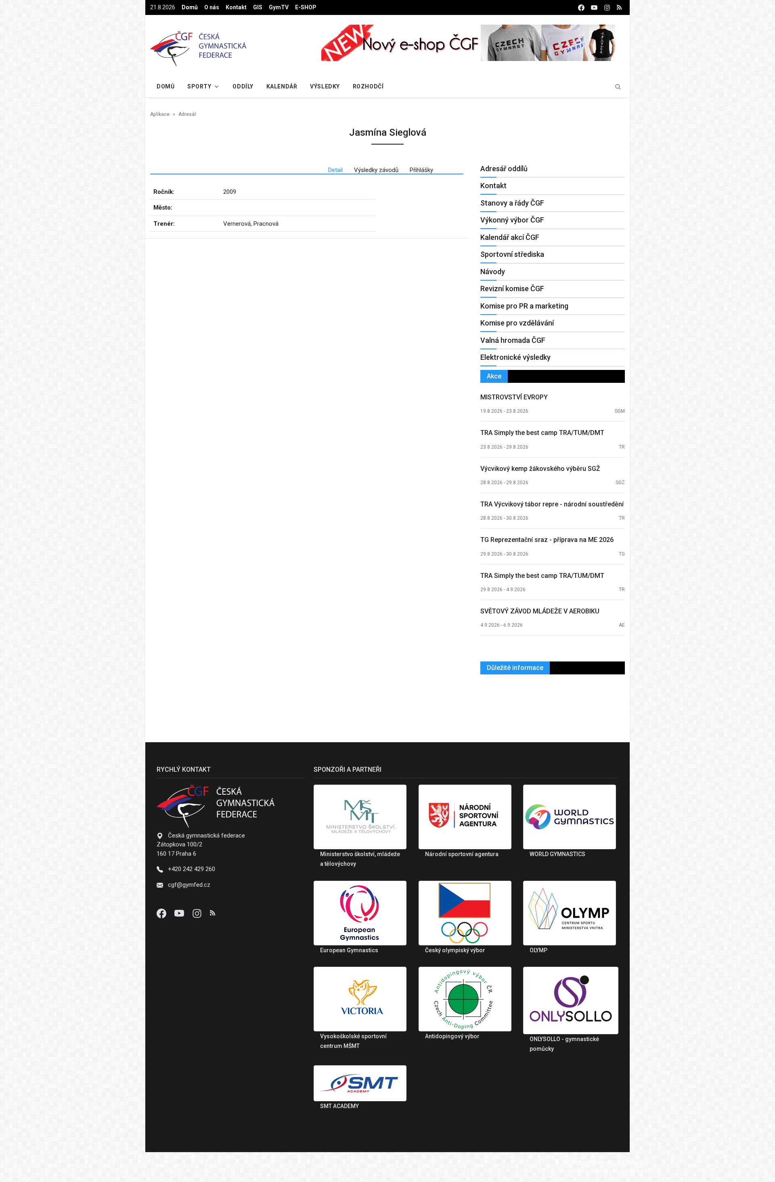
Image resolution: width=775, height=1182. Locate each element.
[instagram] (607, 7)
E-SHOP (305, 7)
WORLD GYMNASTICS (557, 854)
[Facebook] (162, 913)
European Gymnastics (349, 950)
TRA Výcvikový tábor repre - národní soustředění (552, 504)
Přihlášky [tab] (421, 170)
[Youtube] (180, 913)
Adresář (187, 114)
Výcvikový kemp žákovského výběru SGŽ (540, 468)
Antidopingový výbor (452, 1036)
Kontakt (236, 7)
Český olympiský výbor (455, 950)
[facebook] (581, 7)
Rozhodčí (368, 86)
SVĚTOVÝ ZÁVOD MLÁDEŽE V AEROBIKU (539, 611)
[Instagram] (197, 913)
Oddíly (242, 86)
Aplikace (160, 114)
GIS (257, 7)
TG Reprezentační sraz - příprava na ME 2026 (547, 540)
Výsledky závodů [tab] (376, 170)
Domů (190, 7)
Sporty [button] (199, 86)
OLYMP (538, 950)
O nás (211, 7)
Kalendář (281, 86)
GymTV (279, 7)
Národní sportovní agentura (462, 854)
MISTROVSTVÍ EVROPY (514, 397)
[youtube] (594, 7)
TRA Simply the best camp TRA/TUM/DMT (542, 433)
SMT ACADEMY (339, 1106)
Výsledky (324, 86)
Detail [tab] (335, 170)
